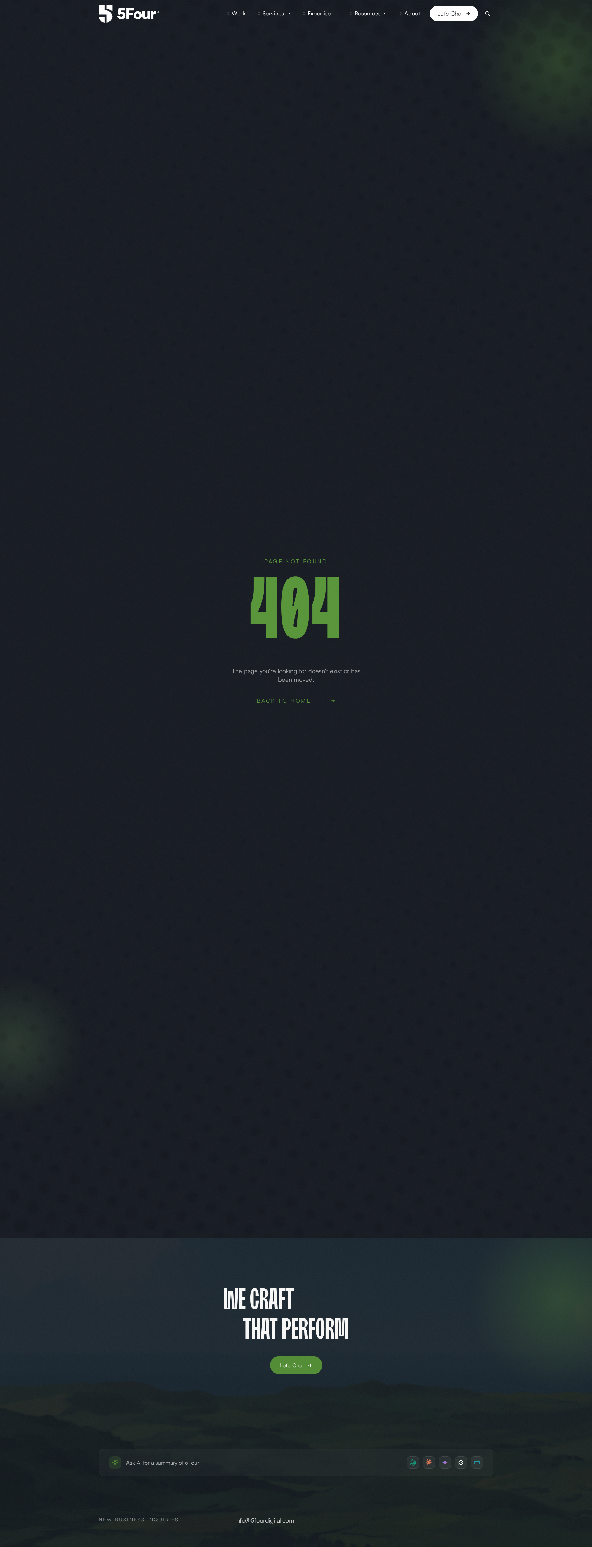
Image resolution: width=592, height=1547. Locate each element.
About (412, 13)
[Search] (487, 13)
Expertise (319, 13)
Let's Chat (450, 13)
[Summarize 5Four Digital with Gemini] (445, 1462)
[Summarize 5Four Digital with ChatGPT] (413, 1462)
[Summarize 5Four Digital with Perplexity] (477, 1462)
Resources (368, 13)
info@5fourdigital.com (264, 1520)
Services (273, 13)
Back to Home (284, 700)
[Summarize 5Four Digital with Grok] (461, 1462)
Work (238, 13)
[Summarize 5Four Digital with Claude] (429, 1462)
